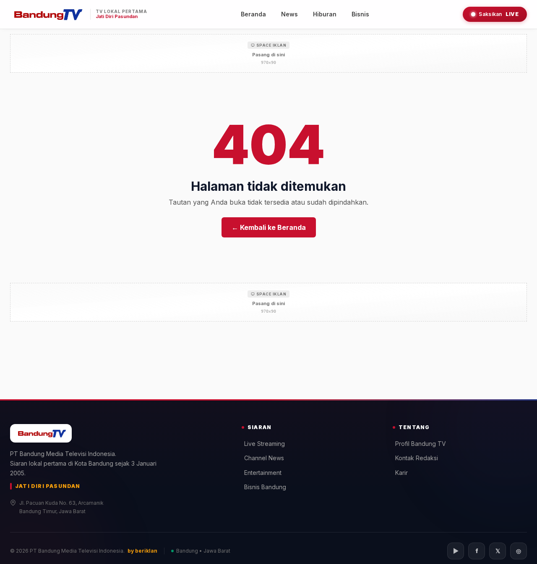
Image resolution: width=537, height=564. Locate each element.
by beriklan (142, 551)
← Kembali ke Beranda (269, 227)
